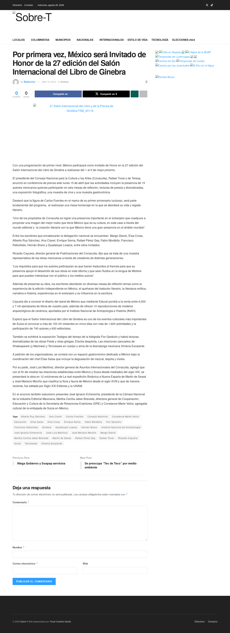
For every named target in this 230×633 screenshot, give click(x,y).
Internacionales (112, 40)
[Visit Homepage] (38, 22)
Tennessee (31, 443)
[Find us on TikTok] (212, 5)
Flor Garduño (113, 421)
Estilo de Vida (138, 40)
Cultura (64, 81)
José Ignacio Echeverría (28, 432)
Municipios (63, 40)
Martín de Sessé (62, 437)
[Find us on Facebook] (198, 5)
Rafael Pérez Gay (85, 437)
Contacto (28, 4)
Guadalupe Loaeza (66, 427)
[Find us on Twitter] (207, 5)
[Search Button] (216, 39)
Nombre (19, 547)
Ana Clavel (55, 416)
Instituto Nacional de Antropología (121, 427)
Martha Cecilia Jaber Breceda (31, 437)
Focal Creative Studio (60, 621)
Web (85, 563)
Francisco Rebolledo (26, 427)
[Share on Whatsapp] (135, 94)
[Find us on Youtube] (216, 5)
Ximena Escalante (52, 443)
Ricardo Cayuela (127, 437)
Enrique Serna (72, 421)
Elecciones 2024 (183, 40)
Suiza (17, 443)
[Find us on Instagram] (202, 5)
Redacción (29, 81)
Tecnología (159, 40)
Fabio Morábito (93, 421)
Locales (19, 40)
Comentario (21, 502)
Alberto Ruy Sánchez (33, 416)
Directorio (17, 4)
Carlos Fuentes (74, 416)
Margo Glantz (108, 432)
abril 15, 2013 (49, 81)
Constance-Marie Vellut (125, 416)
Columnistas (40, 40)
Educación (20, 421)
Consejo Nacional (98, 416)
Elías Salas (37, 421)
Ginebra (46, 427)
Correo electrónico (25, 563)
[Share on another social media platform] (143, 94)
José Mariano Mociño (84, 432)
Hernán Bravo (89, 427)
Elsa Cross (54, 421)
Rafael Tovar (107, 437)
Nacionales (85, 40)
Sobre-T (24, 621)
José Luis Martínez (57, 432)
